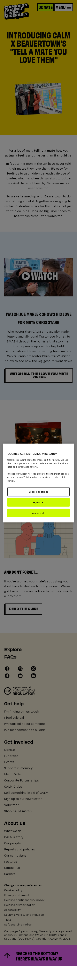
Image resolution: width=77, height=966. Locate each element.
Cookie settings (38, 491)
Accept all (38, 512)
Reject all (39, 502)
